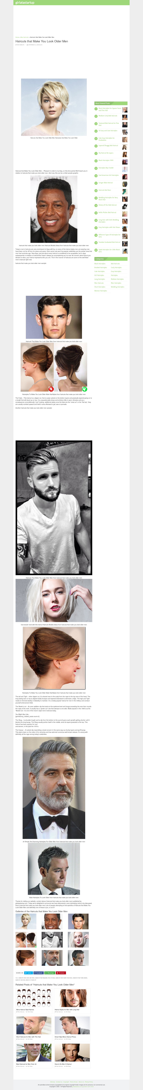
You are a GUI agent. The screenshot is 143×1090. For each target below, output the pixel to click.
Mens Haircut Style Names (25, 1010)
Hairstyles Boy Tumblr (106, 168)
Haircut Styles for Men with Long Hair (67, 1010)
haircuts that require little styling (45, 978)
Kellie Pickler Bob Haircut (107, 212)
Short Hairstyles (99, 287)
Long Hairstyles (99, 279)
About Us (81, 1082)
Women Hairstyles (100, 291)
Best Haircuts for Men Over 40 (26, 1064)
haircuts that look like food (26, 978)
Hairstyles (114, 275)
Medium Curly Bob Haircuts (108, 116)
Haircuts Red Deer (105, 190)
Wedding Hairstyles (117, 287)
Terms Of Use (74, 1082)
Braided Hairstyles (100, 267)
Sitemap (52, 1082)
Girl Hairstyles (99, 275)
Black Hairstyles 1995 (106, 160)
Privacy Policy (89, 1082)
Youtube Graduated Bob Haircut (109, 242)
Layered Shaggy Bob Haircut (108, 145)
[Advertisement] (71, 21)
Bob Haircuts (115, 264)
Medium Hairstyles (117, 279)
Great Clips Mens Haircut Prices (65, 1037)
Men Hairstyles (116, 283)
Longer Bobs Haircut (106, 183)
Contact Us (59, 1082)
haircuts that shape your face (64, 978)
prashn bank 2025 (88, 1086)
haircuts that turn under (80, 978)
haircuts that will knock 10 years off (25, 980)
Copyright (66, 1082)
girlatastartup (24, 2)
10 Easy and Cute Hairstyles (108, 131)
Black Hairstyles (99, 264)
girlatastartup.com (77, 1086)
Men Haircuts (20, 45)
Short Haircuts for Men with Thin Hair (28, 1037)
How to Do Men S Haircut (63, 1064)
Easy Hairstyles (116, 271)
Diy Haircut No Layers (106, 153)
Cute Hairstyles (99, 271)
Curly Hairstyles (116, 267)
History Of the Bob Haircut (108, 205)
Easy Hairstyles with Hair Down (109, 227)
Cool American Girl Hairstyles (109, 175)
